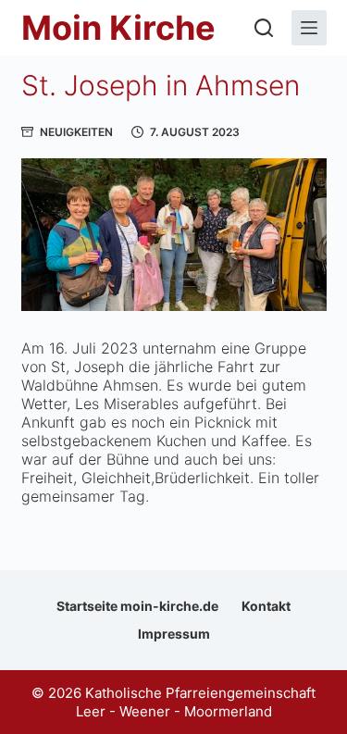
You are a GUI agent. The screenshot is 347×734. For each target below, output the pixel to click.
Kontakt (266, 606)
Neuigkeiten (76, 132)
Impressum (174, 633)
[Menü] (309, 27)
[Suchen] (263, 28)
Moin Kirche (118, 27)
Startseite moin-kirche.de (137, 606)
